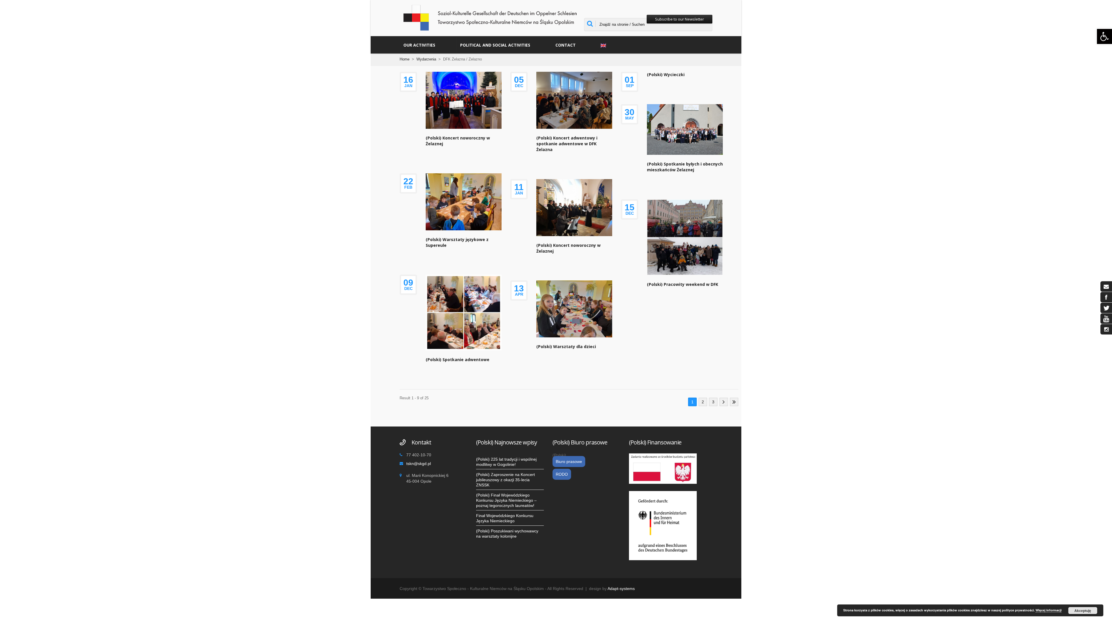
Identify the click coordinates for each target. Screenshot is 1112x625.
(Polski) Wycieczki (666, 74)
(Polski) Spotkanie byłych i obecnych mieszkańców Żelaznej (685, 166)
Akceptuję (1082, 610)
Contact (565, 45)
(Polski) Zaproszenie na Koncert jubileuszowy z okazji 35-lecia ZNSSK (505, 479)
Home (404, 59)
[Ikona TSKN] (1106, 286)
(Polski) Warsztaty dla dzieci (566, 346)
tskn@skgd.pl (418, 463)
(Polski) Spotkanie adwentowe (457, 359)
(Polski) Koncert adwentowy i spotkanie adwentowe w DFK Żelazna (566, 143)
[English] (612, 45)
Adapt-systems (621, 588)
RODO (562, 474)
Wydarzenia (426, 59)
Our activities (419, 45)
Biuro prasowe (569, 461)
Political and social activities (495, 45)
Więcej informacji (1049, 610)
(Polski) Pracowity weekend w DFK (682, 284)
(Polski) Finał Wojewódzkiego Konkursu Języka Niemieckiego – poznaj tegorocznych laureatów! (506, 500)
